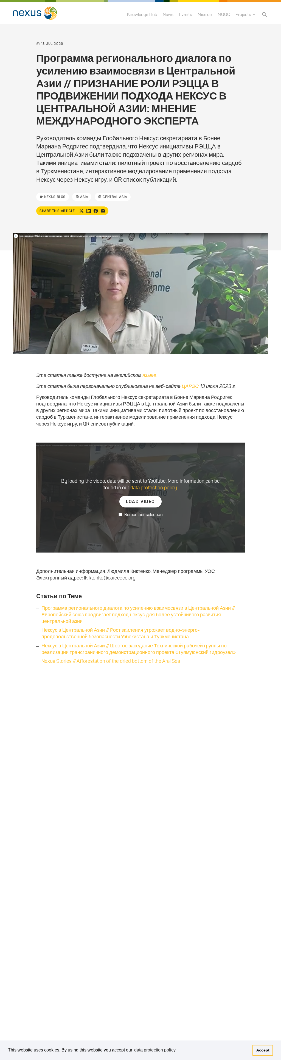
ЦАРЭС (190, 386)
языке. (149, 375)
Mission (205, 14)
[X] (81, 211)
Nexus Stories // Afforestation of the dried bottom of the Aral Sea (110, 661)
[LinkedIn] (88, 211)
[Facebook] (96, 211)
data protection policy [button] (155, 1050)
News (168, 14)
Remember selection (143, 514)
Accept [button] (262, 1050)
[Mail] (103, 211)
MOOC (224, 14)
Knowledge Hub (142, 14)
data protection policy (153, 488)
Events (185, 14)
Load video (140, 501)
